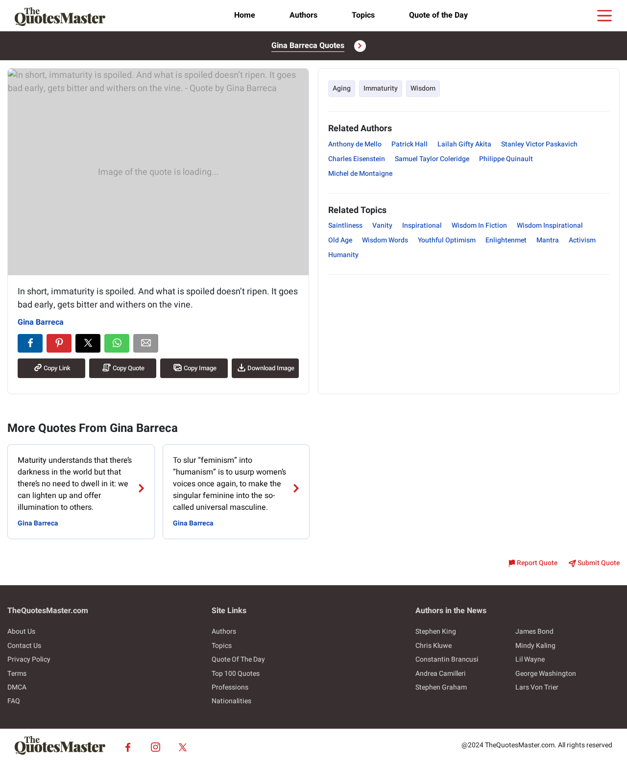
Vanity (382, 225)
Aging (342, 88)
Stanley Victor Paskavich (539, 144)
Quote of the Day (438, 15)
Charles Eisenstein (356, 159)
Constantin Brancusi (447, 659)
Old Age (340, 240)
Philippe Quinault (506, 159)
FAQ (13, 701)
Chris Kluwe (433, 646)
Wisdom (422, 88)
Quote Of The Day (238, 659)
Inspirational (422, 225)
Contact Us (24, 646)
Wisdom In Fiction (479, 225)
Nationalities (231, 701)
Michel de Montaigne (360, 173)
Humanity (343, 255)
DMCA (16, 687)
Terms (16, 673)
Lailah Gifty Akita (464, 144)
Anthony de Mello (355, 144)
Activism (582, 240)
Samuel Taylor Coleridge (432, 159)
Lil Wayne (530, 659)
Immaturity (380, 88)
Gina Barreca (41, 322)
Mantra (547, 240)
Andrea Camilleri (440, 673)
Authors (303, 15)
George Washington (545, 673)
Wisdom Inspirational (550, 225)
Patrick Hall (409, 144)
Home (244, 15)
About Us (21, 631)
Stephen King (435, 631)
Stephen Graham (441, 687)
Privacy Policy (28, 659)
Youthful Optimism (447, 240)
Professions (230, 687)
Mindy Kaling (535, 646)
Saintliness (345, 225)
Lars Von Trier (536, 687)
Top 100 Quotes (236, 673)
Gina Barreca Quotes (307, 45)
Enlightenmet (506, 240)
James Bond (534, 631)
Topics (363, 15)
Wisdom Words (385, 240)
